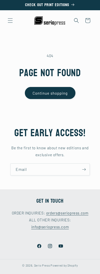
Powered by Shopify (64, 265)
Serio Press (42, 265)
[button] (10, 20)
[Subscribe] (83, 169)
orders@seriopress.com (67, 213)
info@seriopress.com (50, 226)
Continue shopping (50, 93)
